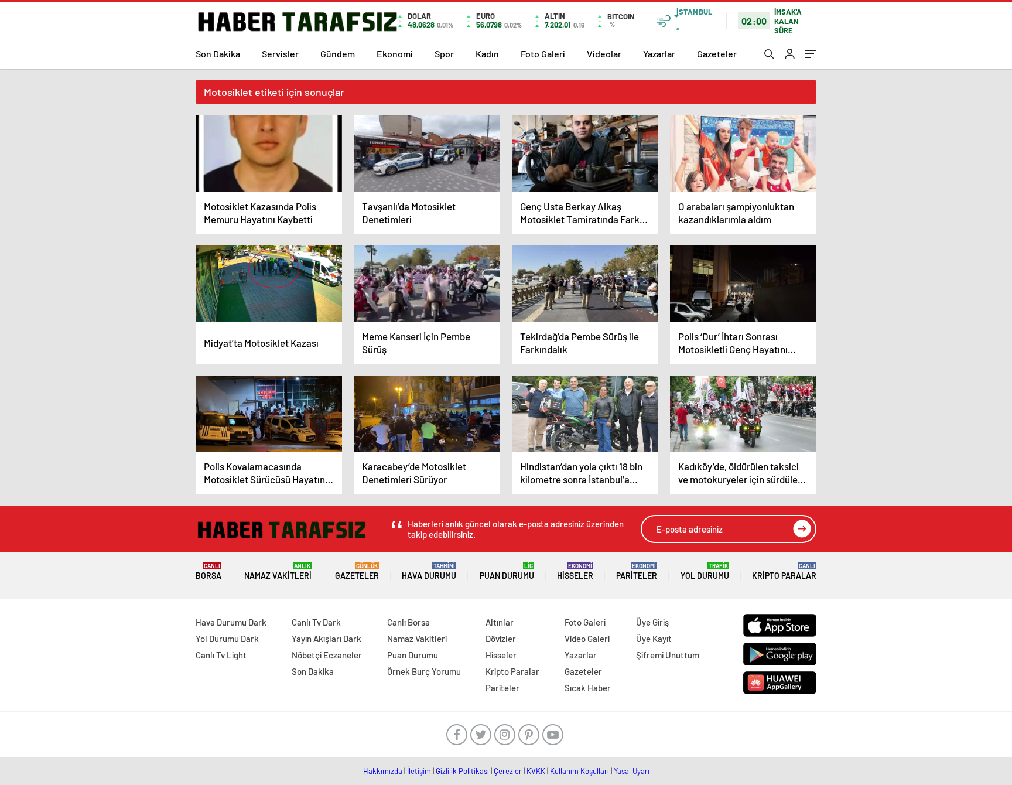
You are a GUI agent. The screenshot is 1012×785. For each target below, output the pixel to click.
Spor (444, 53)
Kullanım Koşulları (579, 771)
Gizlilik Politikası (462, 771)
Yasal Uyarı (631, 771)
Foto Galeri (543, 53)
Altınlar (500, 622)
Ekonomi (395, 53)
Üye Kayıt (654, 638)
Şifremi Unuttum (667, 655)
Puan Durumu (507, 571)
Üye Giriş (652, 622)
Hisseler (575, 571)
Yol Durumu (705, 571)
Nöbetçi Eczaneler (327, 655)
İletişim (419, 771)
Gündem (337, 53)
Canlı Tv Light (221, 655)
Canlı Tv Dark (316, 622)
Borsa (208, 571)
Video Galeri (587, 638)
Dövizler (501, 638)
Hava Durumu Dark (231, 622)
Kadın (487, 53)
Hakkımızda (382, 771)
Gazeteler (717, 53)
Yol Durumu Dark (227, 638)
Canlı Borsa (408, 622)
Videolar (604, 53)
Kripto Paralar (784, 571)
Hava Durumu (429, 571)
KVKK (535, 771)
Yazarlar (659, 53)
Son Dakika (218, 53)
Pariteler (636, 571)
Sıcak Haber (588, 687)
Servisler (280, 53)
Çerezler (508, 771)
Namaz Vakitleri (278, 571)
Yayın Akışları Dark (326, 638)
